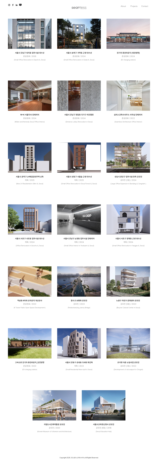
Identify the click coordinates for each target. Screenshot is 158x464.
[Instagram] (9, 5)
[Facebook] (13, 5)
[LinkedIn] (16, 5)
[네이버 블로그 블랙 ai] (20, 5)
